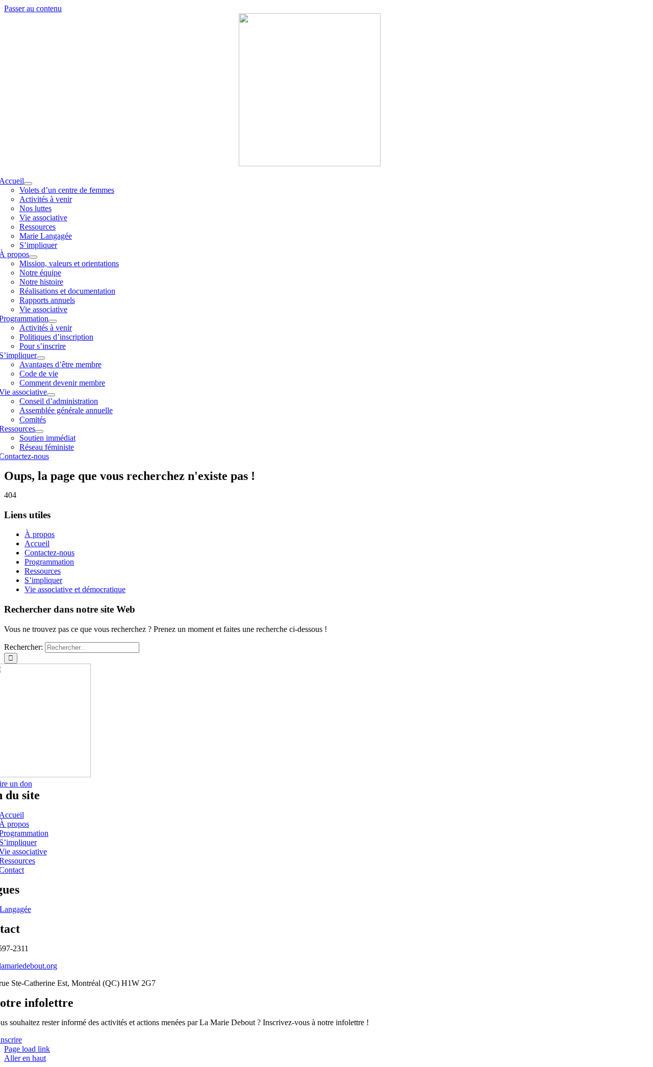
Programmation (49, 561)
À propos (39, 534)
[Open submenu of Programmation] (52, 321)
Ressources (42, 571)
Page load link (27, 1049)
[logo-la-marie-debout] (310, 163)
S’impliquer (43, 580)
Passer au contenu (33, 8)
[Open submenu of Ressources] (39, 431)
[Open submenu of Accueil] (28, 183)
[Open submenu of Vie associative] (51, 394)
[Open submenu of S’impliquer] (41, 358)
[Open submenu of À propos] (33, 257)
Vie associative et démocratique (74, 589)
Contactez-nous (49, 552)
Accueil (36, 543)
